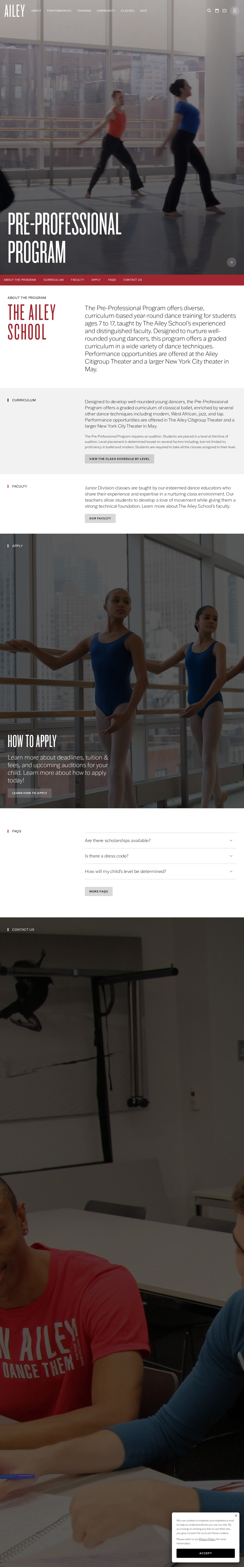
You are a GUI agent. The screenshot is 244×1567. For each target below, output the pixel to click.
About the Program (20, 280)
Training (84, 10)
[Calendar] (217, 11)
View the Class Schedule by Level (119, 459)
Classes (127, 10)
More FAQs (98, 891)
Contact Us (133, 280)
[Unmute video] (220, 262)
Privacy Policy (207, 1539)
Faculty (77, 280)
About (36, 10)
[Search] (208, 11)
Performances (59, 10)
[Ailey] (16, 11)
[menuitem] (36, 11)
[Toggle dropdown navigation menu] (149, 10)
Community (106, 10)
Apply (96, 280)
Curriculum (54, 280)
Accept (205, 1553)
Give (143, 10)
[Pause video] (231, 262)
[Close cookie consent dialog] (236, 1515)
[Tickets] (225, 11)
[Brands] (234, 10)
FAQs (112, 280)
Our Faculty (100, 518)
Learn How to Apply (29, 793)
